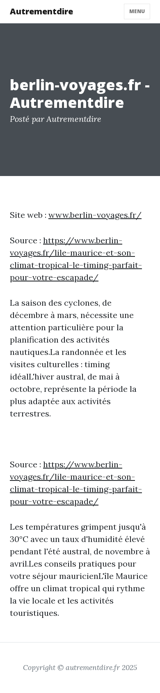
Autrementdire (41, 11)
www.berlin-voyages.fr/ (95, 215)
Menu (137, 11)
